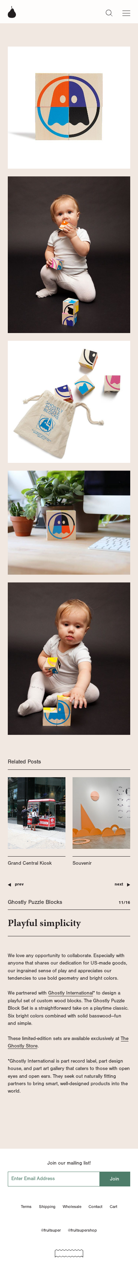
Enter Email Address (33, 1179)
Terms (26, 1206)
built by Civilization (69, 1251)
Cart (113, 1206)
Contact (95, 1206)
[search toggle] (109, 13)
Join (114, 1179)
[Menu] (126, 11)
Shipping (47, 1206)
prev (19, 884)
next (119, 884)
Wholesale (72, 1206)
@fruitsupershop (82, 1230)
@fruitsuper (51, 1230)
